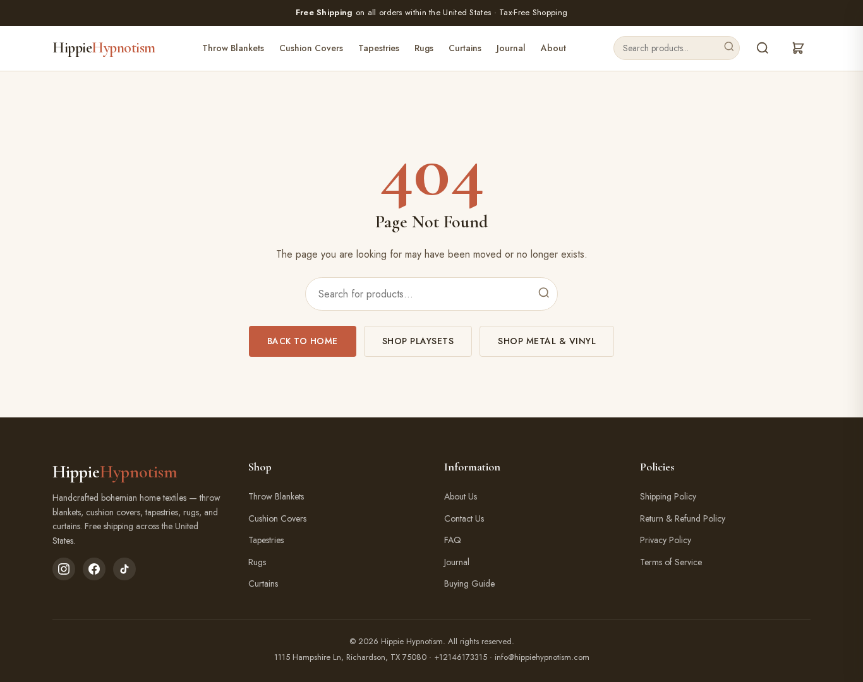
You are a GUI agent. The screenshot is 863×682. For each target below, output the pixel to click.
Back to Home (302, 341)
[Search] (729, 48)
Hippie (103, 48)
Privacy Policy (665, 540)
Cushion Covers (311, 48)
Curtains (465, 48)
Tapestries (378, 48)
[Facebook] (94, 569)
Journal (511, 48)
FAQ (452, 540)
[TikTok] (124, 569)
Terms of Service (671, 562)
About (553, 48)
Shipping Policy (668, 496)
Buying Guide (469, 583)
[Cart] (798, 48)
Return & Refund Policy (682, 518)
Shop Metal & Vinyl (547, 341)
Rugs (423, 48)
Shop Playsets (418, 341)
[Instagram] (63, 569)
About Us (460, 496)
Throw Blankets (233, 48)
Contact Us (464, 518)
